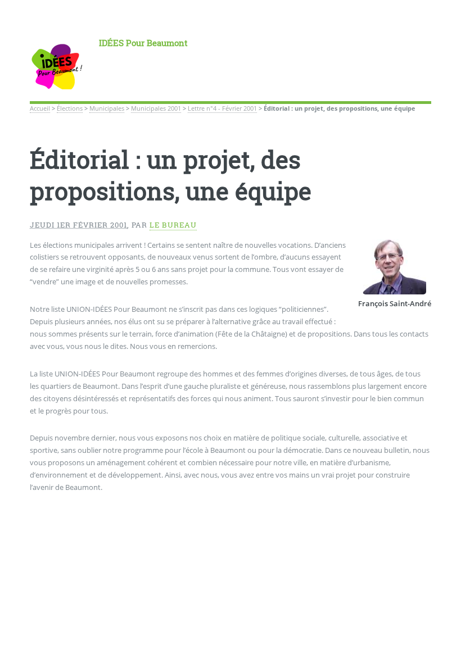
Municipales (106, 108)
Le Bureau (173, 225)
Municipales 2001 (156, 108)
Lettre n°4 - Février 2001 (222, 108)
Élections (70, 108)
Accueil (40, 108)
